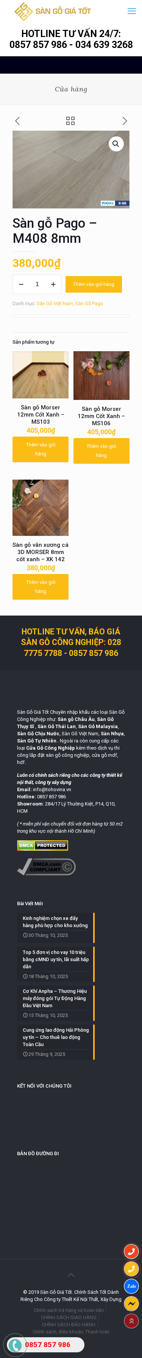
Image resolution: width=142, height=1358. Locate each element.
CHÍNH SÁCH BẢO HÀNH (68, 1324)
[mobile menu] (131, 11)
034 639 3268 (104, 44)
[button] (116, 143)
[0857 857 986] (131, 1251)
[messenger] (131, 1303)
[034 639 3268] (131, 1269)
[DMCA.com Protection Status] (42, 849)
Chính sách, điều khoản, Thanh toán (71, 1332)
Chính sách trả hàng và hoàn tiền (69, 1310)
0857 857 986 (39, 44)
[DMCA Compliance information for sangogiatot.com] (46, 874)
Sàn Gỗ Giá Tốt (33, 712)
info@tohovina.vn (52, 789)
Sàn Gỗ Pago (89, 303)
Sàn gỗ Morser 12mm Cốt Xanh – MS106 (101, 416)
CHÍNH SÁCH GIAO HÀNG (69, 1317)
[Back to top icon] (71, 1275)
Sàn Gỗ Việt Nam (55, 303)
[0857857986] (131, 1286)
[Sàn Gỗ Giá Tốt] (52, 11)
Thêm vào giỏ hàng (93, 284)
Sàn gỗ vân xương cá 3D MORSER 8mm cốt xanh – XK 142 (40, 552)
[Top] (131, 1321)
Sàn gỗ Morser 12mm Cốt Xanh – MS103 (40, 414)
